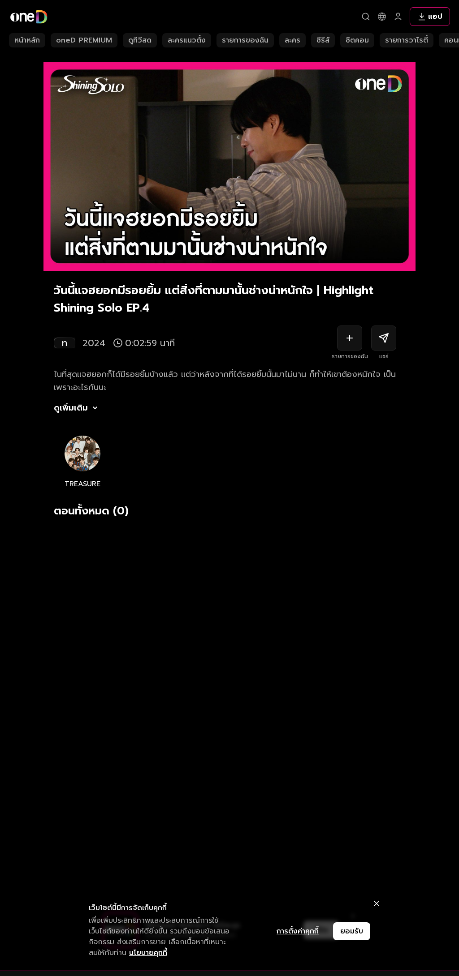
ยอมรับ (351, 931)
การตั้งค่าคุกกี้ (298, 931)
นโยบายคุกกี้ (148, 952)
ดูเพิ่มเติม (71, 408)
